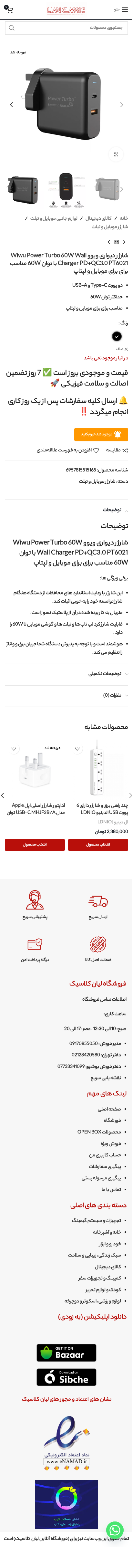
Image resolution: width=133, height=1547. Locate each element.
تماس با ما (111, 1190)
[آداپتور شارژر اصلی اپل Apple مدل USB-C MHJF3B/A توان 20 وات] (35, 770)
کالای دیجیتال (99, 219)
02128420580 (86, 1055)
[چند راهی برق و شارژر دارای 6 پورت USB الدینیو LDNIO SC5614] (98, 770)
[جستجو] (11, 28)
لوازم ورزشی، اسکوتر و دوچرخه (93, 1302)
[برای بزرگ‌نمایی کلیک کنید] (116, 154)
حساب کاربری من (105, 1156)
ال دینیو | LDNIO (112, 822)
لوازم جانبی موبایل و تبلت (53, 219)
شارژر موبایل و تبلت (110, 227)
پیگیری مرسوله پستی (101, 1179)
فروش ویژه (111, 1144)
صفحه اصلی (109, 1110)
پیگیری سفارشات (105, 1167)
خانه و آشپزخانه (107, 1233)
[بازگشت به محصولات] (116, 242)
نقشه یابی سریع (106, 1078)
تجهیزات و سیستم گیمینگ (96, 1221)
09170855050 (83, 1044)
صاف (119, 349)
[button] (121, 104)
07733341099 (71, 1067)
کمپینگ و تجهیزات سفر (100, 1279)
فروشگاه (112, 1121)
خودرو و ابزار (110, 1244)
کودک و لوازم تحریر (103, 1290)
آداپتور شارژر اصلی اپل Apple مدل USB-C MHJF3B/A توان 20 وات (36, 813)
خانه (124, 219)
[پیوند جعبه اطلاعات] (98, 905)
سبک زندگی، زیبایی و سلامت (94, 1256)
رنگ (124, 324)
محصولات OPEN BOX (99, 1133)
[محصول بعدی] (109, 242)
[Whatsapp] (115, 1530)
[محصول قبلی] (124, 242)
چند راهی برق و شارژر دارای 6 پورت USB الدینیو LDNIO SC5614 (102, 813)
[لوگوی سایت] (66, 10)
